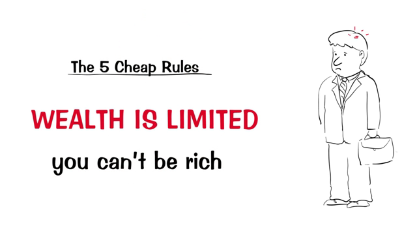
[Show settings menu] (387, 231)
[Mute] (379, 231)
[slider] (196, 231)
